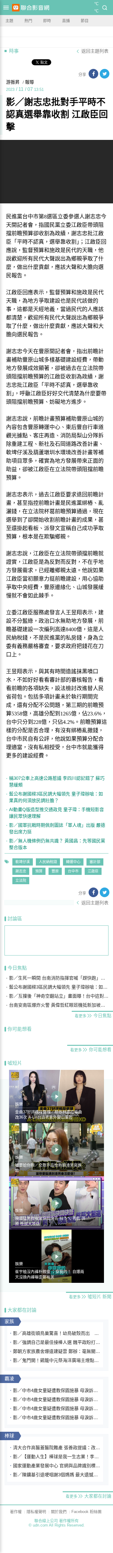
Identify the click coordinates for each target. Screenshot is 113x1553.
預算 (38, 871)
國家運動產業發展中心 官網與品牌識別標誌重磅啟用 (56, 1465)
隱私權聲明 (36, 1511)
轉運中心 (73, 862)
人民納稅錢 (48, 862)
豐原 (55, 871)
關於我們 (59, 1511)
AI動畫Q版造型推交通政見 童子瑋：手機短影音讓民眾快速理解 (56, 813)
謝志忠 (20, 871)
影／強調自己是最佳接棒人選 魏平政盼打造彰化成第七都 (56, 1342)
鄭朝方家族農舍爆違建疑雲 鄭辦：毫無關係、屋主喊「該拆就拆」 (56, 1351)
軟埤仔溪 (22, 862)
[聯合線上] (16, 7)
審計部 (94, 862)
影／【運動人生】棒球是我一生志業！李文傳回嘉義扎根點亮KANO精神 (56, 1456)
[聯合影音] (35, 7)
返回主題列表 (94, 51)
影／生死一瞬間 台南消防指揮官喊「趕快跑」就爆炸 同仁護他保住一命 (58, 977)
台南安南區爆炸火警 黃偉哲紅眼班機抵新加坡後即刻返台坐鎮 (58, 1005)
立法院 (20, 880)
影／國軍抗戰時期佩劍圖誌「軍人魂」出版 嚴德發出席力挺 (57, 828)
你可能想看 (20, 1029)
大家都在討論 (22, 1310)
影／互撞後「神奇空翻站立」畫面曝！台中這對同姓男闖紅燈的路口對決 (58, 996)
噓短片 (15, 1063)
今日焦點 (17, 968)
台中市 (73, 871)
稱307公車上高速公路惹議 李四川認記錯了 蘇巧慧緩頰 (57, 781)
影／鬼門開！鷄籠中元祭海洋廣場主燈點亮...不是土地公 (56, 1360)
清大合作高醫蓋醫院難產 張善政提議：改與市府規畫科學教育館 (56, 1447)
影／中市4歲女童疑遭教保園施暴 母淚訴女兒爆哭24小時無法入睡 (56, 1390)
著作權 (16, 1511)
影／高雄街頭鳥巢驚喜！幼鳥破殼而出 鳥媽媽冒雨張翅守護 (56, 1333)
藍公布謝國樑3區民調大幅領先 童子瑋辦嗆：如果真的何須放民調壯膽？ (56, 797)
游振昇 (13, 82)
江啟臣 (93, 871)
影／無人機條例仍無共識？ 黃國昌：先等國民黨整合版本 (57, 844)
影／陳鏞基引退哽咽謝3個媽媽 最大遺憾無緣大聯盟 (56, 1474)
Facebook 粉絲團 (86, 1511)
